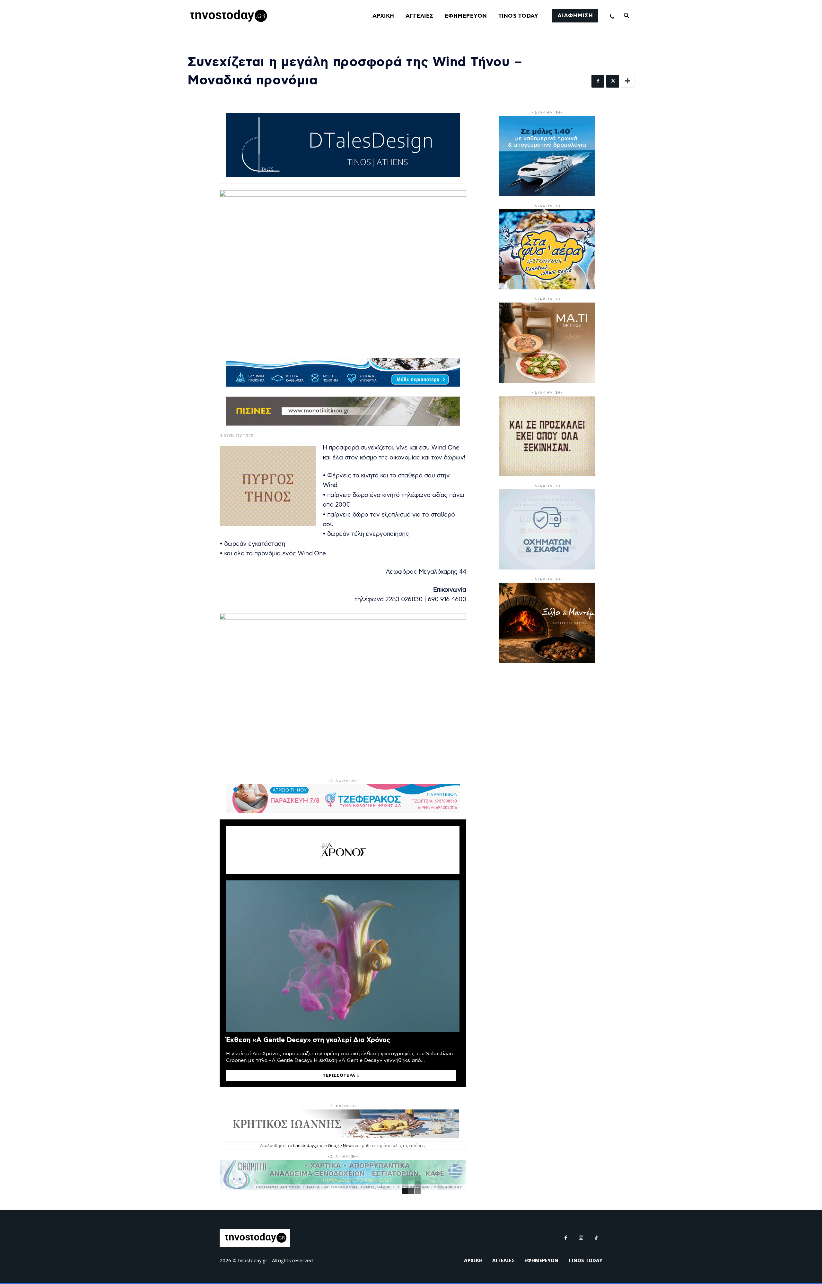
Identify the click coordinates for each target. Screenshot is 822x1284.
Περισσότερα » (341, 1075)
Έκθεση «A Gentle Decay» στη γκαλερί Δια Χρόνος (308, 1040)
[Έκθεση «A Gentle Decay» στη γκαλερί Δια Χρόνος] (342, 956)
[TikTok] (596, 1238)
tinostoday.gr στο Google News (323, 1145)
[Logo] (228, 16)
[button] (626, 16)
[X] (612, 81)
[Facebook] (597, 81)
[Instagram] (581, 1238)
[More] (627, 81)
